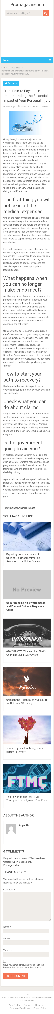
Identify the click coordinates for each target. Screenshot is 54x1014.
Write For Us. (14, 1005)
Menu (6, 60)
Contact (27, 1005)
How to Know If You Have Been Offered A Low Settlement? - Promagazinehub (24, 862)
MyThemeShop (27, 1001)
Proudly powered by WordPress (16, 997)
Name (7, 927)
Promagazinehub (27, 4)
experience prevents (13, 303)
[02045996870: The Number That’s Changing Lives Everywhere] (27, 633)
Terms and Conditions (20, 1008)
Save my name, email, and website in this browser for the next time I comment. (23, 966)
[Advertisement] (27, 35)
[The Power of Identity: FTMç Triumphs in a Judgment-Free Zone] (27, 778)
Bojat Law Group (24, 188)
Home (4, 68)
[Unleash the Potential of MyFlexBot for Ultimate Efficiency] (27, 681)
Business (16, 68)
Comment (9, 889)
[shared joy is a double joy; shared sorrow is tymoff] (27, 730)
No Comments (42, 106)
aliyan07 (24, 825)
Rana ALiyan (11, 106)
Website (7, 950)
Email (6, 938)
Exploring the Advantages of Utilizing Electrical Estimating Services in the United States (23, 558)
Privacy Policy (40, 1008)
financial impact (27, 508)
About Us (39, 1005)
